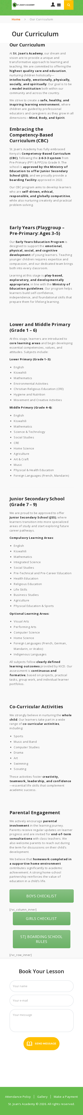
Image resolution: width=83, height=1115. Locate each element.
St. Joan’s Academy (22, 1104)
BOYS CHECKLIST (41, 896)
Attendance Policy (18, 1097)
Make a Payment (66, 1097)
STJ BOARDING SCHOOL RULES (41, 939)
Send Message (45, 1043)
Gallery (42, 1097)
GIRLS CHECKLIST (41, 918)
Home (16, 19)
